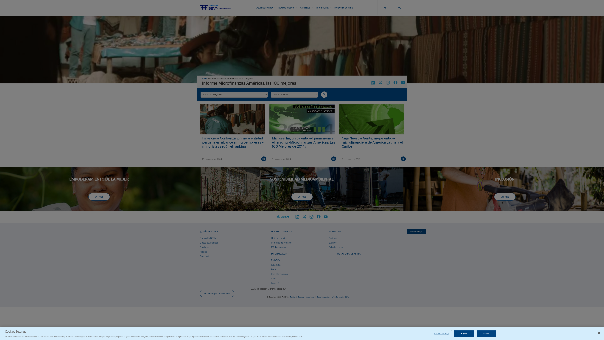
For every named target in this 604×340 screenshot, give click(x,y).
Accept (486, 333)
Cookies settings (441, 333)
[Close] (599, 333)
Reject (464, 333)
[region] (302, 333)
